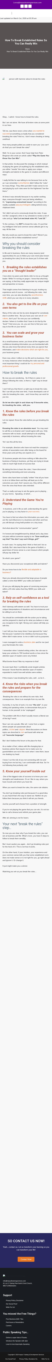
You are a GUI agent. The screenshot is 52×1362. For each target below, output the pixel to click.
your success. (34, 511)
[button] (48, 13)
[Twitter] (26, 6)
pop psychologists (23, 205)
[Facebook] (22, 6)
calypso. (22, 729)
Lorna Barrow (23, 183)
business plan (29, 642)
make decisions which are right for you (32, 349)
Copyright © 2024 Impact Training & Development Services (26, 1354)
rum (22, 732)
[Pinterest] (30, 6)
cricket (12, 729)
